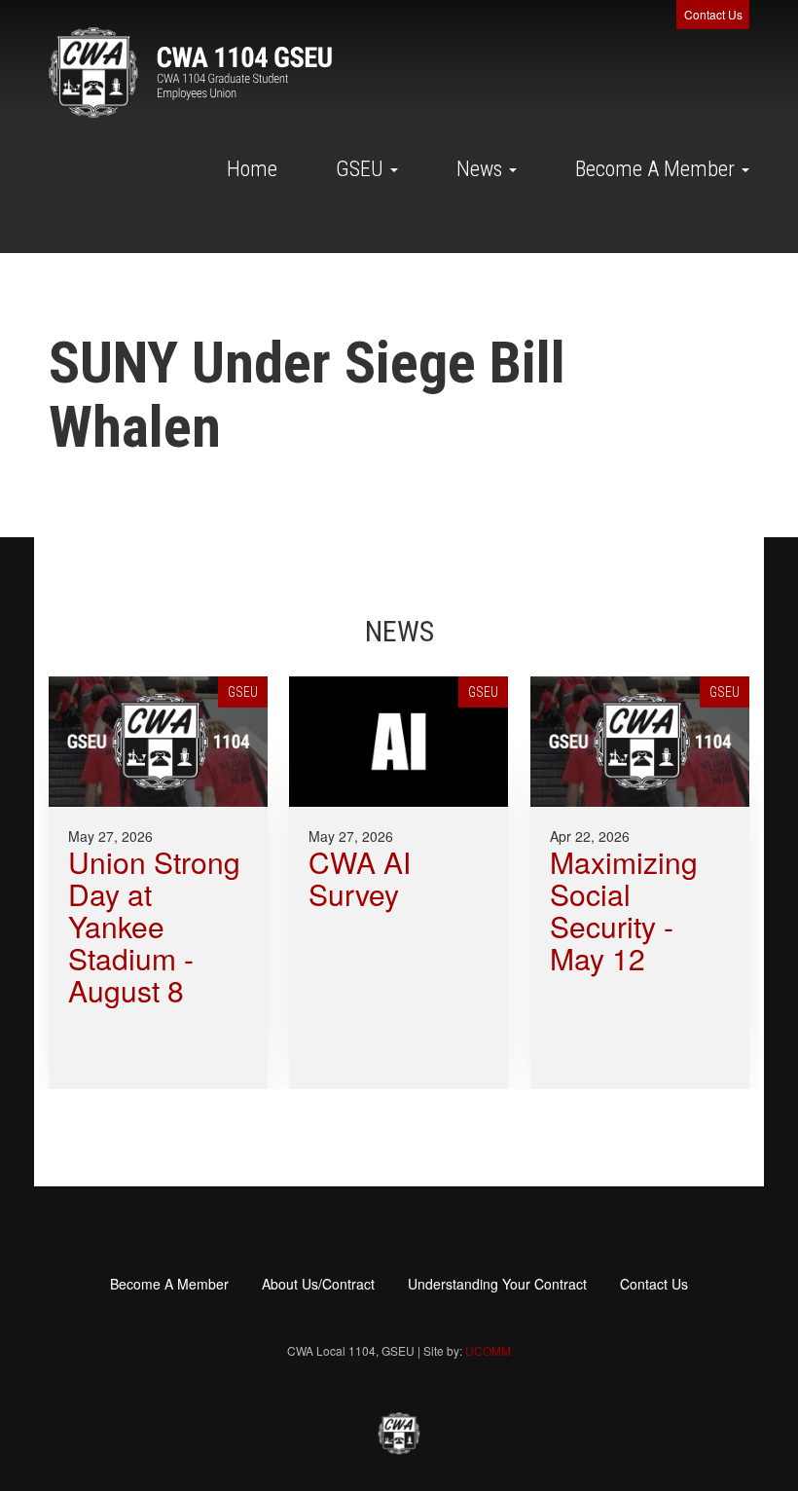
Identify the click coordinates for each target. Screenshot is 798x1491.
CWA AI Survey (359, 878)
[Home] (190, 72)
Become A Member (657, 169)
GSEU (362, 169)
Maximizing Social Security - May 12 (624, 910)
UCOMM (488, 1350)
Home (252, 169)
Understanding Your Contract (497, 1283)
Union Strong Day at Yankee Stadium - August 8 (154, 926)
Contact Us (713, 14)
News (481, 169)
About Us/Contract (318, 1283)
